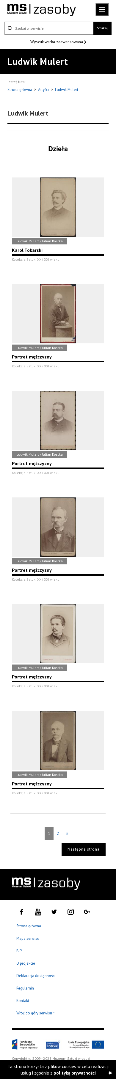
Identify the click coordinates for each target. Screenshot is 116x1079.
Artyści (43, 89)
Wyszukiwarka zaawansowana (57, 41)
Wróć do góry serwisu (35, 1013)
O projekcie (25, 963)
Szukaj (102, 28)
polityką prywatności (75, 1073)
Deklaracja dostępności (35, 975)
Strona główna (20, 89)
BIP (19, 950)
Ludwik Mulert (66, 89)
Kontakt (22, 1000)
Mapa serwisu (27, 938)
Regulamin (25, 988)
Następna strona (84, 849)
